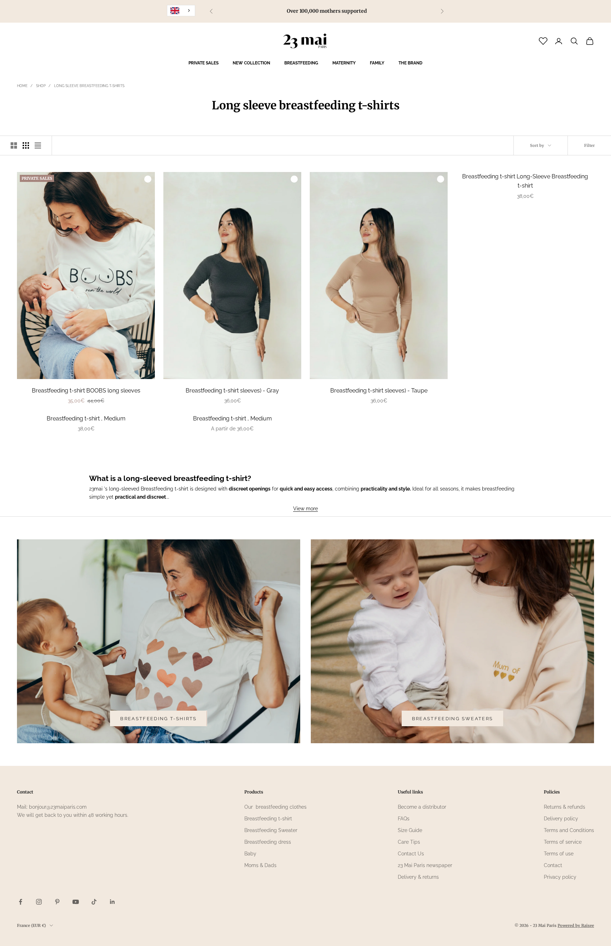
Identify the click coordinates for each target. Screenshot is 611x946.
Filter (589, 145)
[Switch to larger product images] (14, 145)
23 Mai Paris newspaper (425, 865)
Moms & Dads (260, 865)
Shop (41, 86)
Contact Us (411, 853)
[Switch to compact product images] (38, 145)
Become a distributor (422, 807)
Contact (553, 865)
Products (253, 792)
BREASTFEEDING (301, 63)
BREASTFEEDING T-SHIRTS (158, 718)
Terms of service (563, 842)
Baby (250, 853)
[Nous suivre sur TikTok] (94, 901)
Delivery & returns (418, 877)
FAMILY (377, 63)
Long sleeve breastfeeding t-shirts (89, 86)
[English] (181, 10)
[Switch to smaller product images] (26, 145)
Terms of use (559, 853)
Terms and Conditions (569, 830)
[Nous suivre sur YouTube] (75, 901)
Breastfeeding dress (267, 842)
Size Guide (410, 830)
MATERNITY (344, 63)
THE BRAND (410, 63)
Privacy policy (560, 877)
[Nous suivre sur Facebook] (20, 901)
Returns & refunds (564, 807)
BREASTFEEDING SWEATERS (452, 718)
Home (22, 86)
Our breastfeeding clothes (275, 807)
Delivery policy (561, 818)
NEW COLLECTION (251, 63)
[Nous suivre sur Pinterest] (57, 901)
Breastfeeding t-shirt (268, 818)
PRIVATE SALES (203, 63)
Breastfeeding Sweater (270, 830)
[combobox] (181, 10)
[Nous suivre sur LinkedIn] (112, 901)
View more (305, 508)
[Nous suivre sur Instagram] (38, 901)
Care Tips (409, 842)
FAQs (403, 818)
